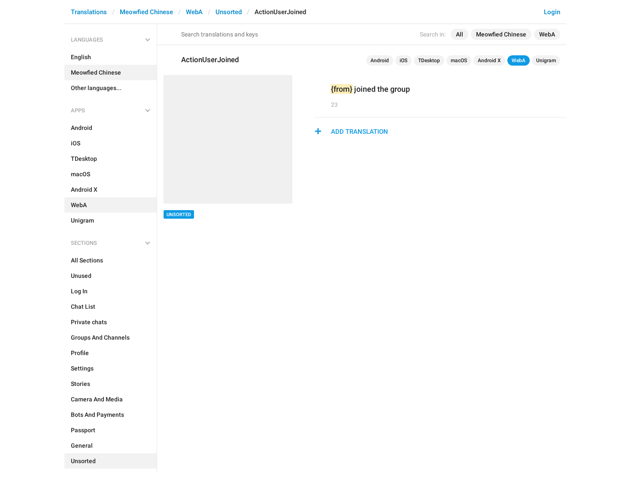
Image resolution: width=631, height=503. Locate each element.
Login (552, 12)
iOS (403, 60)
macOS (459, 60)
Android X (489, 60)
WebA (194, 12)
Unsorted (228, 12)
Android (379, 60)
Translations (89, 12)
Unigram (546, 60)
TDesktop (429, 60)
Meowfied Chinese (146, 12)
